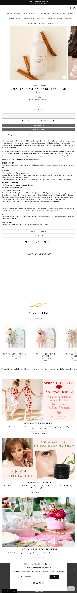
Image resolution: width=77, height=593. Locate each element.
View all (38, 319)
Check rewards (9, 591)
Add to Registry (38, 125)
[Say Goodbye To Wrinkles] (38, 459)
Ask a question (38, 235)
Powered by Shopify (38, 591)
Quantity (38, 106)
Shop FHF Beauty (38, 492)
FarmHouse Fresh (38, 85)
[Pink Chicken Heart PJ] (38, 400)
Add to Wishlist (38, 130)
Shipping (31, 99)
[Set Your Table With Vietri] (38, 522)
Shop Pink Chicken (38, 433)
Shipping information (38, 231)
